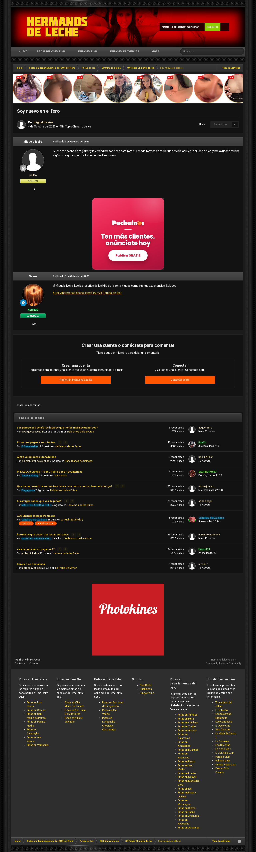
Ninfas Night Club (225, 764)
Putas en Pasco (186, 761)
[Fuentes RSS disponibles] (239, 841)
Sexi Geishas (222, 729)
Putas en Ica (185, 788)
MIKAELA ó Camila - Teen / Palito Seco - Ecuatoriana (49, 471)
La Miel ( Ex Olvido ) (72, 519)
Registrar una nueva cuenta (76, 379)
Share (201, 124)
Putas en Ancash (187, 730)
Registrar (212, 26)
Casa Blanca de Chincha (78, 460)
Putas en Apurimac (188, 827)
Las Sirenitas (222, 744)
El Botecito (221, 710)
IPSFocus (35, 659)
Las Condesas (223, 721)
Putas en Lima (88, 51)
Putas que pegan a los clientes (36, 442)
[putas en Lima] (57, 27)
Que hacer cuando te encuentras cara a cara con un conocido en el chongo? (65, 486)
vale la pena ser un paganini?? (36, 549)
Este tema (226, 51)
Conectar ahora (180, 379)
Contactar (20, 663)
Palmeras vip (222, 760)
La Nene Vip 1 (223, 748)
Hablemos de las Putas (80, 431)
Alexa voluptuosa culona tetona (36, 456)
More (155, 51)
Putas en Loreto (187, 773)
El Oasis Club (222, 725)
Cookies (33, 663)
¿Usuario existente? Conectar (181, 26)
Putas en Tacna (186, 812)
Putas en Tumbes (187, 714)
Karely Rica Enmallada (31, 564)
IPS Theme (21, 659)
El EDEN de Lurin (224, 752)
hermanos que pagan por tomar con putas (43, 534)
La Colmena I (222, 741)
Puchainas (146, 688)
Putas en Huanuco (188, 749)
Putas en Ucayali (187, 776)
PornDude (145, 685)
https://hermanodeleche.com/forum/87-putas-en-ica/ (87, 292)
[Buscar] (240, 51)
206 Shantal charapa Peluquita (36, 515)
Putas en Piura (186, 718)
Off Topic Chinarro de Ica (75, 126)
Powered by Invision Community (223, 663)
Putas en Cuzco (187, 808)
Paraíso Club (222, 756)
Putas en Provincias (125, 51)
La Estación (60, 475)
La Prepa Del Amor (66, 567)
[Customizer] (225, 27)
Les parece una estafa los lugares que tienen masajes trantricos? (57, 427)
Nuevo (22, 51)
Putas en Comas (36, 710)
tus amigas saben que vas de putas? (39, 501)
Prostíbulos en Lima (51, 51)
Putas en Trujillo (187, 726)
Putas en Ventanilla (37, 744)
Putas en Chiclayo (188, 722)
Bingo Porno (147, 692)
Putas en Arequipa (188, 815)
